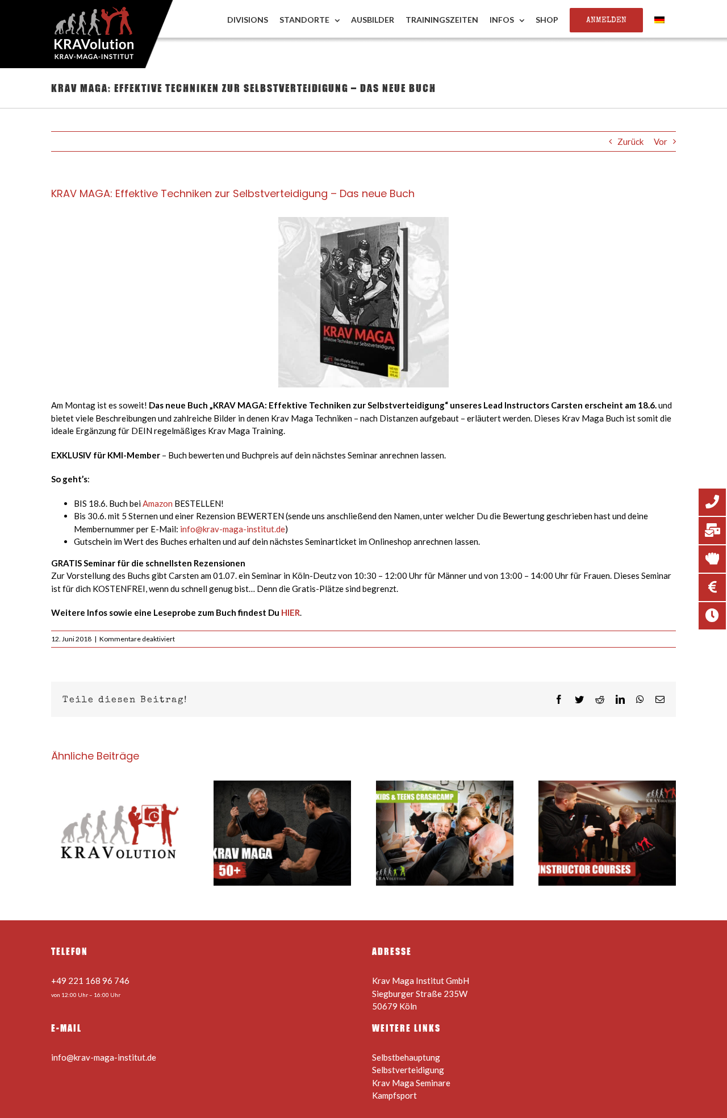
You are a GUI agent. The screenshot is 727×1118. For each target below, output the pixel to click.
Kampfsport (394, 1095)
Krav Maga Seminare (411, 1083)
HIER (290, 612)
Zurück (630, 141)
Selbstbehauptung (406, 1057)
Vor (660, 141)
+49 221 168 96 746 (90, 980)
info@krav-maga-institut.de (232, 529)
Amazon (158, 503)
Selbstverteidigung (408, 1070)
